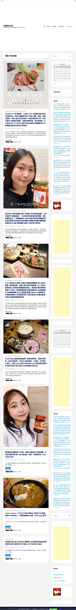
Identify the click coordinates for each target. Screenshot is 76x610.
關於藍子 (49, 26)
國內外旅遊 (61, 26)
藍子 (13, 128)
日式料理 (13, 510)
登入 (54, 571)
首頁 (45, 26)
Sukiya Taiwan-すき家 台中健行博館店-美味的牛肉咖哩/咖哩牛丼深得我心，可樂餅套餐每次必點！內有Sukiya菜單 (25, 514)
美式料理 (20, 111)
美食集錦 (54, 26)
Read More (8, 468)
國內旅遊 (7, 111)
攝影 (10, 111)
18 (56, 76)
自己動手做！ (25, 449)
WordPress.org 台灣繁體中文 (59, 581)
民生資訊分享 (14, 111)
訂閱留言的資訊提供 (57, 577)
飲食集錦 (24, 111)
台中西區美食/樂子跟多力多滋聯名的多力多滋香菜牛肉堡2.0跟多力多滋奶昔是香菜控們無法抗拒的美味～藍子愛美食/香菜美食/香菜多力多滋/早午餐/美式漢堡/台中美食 (62, 140)
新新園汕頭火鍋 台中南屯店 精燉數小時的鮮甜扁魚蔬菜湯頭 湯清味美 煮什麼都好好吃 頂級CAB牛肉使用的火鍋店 (25, 543)
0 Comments (21, 128)
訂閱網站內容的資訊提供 (58, 574)
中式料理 (7, 211)
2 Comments (21, 300)
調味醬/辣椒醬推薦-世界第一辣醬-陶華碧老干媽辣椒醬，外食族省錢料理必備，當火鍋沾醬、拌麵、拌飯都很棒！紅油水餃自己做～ (26, 454)
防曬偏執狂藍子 (8, 26)
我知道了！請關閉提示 (53, 609)
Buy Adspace (69, 26)
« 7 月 (54, 84)
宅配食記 (11, 211)
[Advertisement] (61, 236)
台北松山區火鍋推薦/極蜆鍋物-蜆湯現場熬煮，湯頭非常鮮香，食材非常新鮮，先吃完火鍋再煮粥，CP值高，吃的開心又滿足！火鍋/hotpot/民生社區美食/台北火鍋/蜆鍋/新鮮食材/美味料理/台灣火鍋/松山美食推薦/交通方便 (26, 362)
